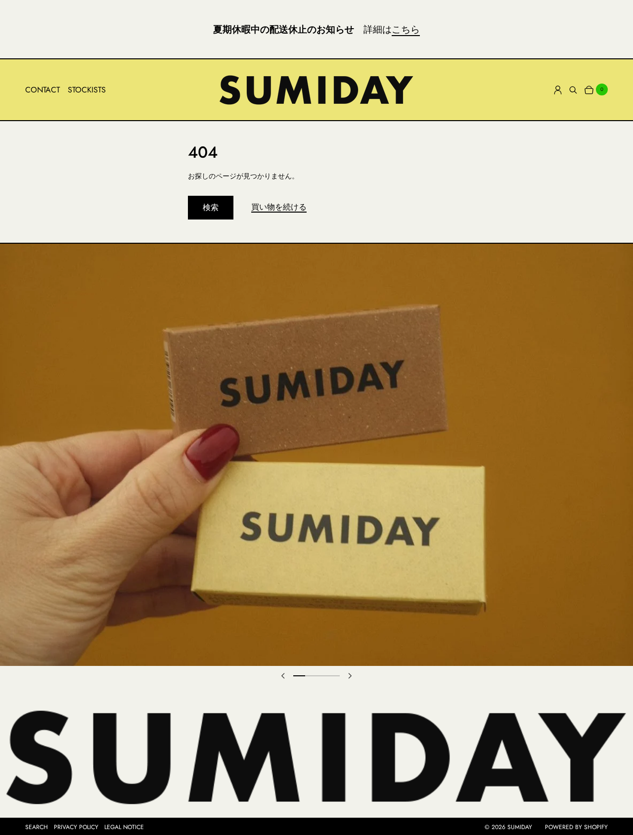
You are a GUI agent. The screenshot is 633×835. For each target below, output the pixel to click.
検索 (211, 207)
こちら (406, 29)
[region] (316, 455)
